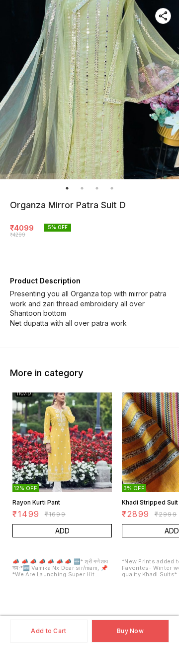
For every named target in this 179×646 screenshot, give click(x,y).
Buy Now (130, 631)
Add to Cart (48, 631)
